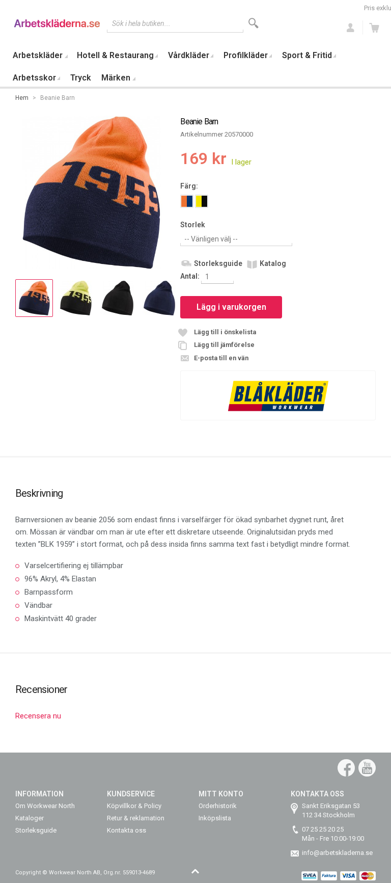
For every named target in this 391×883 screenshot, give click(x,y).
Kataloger (29, 818)
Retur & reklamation (135, 818)
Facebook (346, 768)
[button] (34, 298)
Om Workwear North (45, 806)
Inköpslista (215, 818)
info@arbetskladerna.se (337, 853)
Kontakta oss (126, 830)
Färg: (189, 186)
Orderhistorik (218, 806)
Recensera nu (38, 715)
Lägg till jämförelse (224, 345)
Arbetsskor (34, 78)
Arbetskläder (38, 55)
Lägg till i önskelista (225, 332)
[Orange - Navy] (186, 201)
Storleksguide (218, 263)
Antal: (190, 276)
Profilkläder (246, 55)
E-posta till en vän (221, 358)
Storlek (192, 225)
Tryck (80, 78)
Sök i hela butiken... (141, 23)
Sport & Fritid (307, 55)
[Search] (253, 23)
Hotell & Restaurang (115, 55)
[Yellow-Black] (201, 201)
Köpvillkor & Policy (134, 806)
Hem (22, 97)
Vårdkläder (188, 55)
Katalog (273, 263)
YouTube (367, 768)
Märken (115, 78)
